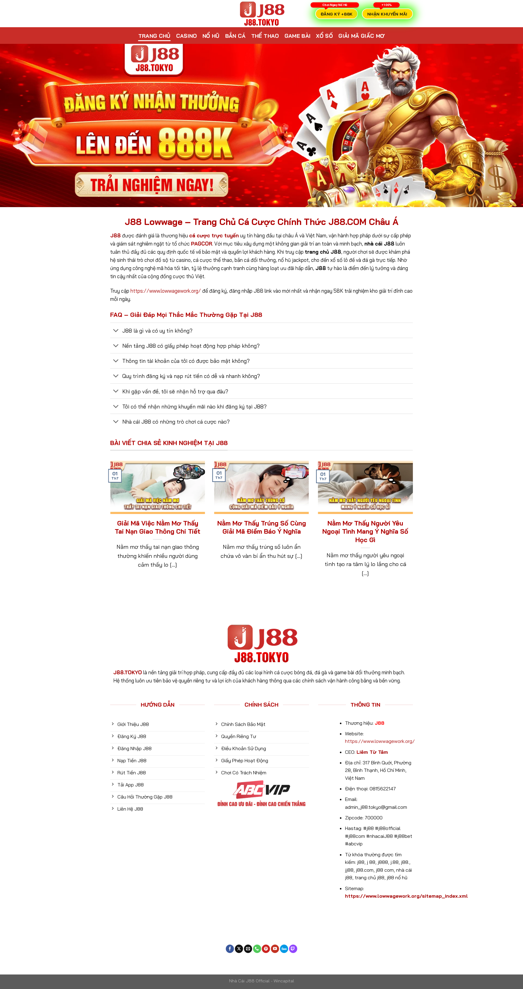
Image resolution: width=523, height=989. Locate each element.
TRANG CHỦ (154, 35)
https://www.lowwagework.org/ (165, 291)
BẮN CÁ (235, 35)
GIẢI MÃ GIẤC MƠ (361, 35)
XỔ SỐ (324, 35)
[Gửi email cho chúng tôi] (248, 949)
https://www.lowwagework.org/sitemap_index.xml (406, 896)
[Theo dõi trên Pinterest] (266, 949)
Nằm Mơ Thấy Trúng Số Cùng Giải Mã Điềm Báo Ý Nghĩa (261, 527)
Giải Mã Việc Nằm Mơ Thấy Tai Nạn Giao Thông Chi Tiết (157, 527)
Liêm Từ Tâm (372, 752)
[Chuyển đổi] (116, 330)
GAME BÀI (298, 35)
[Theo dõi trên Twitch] (293, 949)
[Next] (414, 527)
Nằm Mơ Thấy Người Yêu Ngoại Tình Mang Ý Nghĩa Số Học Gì (365, 531)
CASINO (186, 35)
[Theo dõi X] (239, 949)
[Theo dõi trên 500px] (284, 949)
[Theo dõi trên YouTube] (275, 949)
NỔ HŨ (211, 35)
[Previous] (108, 527)
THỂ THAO (265, 35)
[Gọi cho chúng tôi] (257, 949)
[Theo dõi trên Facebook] (230, 949)
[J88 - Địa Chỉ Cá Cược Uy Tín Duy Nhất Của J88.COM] (261, 13)
